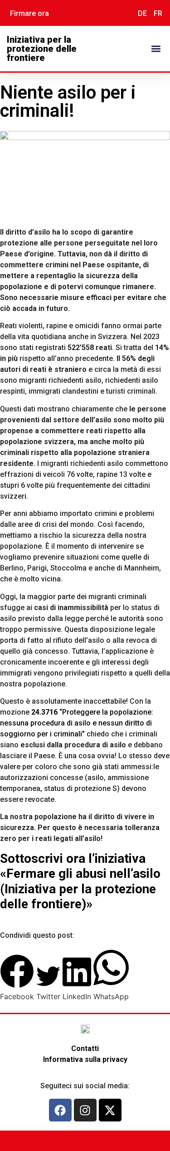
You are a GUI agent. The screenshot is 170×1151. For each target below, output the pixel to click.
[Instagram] (85, 1110)
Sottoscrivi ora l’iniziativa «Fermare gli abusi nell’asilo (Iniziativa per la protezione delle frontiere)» (80, 881)
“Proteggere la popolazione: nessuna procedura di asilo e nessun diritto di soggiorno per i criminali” (76, 723)
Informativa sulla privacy (85, 1059)
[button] (155, 48)
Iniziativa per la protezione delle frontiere (42, 48)
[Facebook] (60, 1110)
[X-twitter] (110, 1110)
